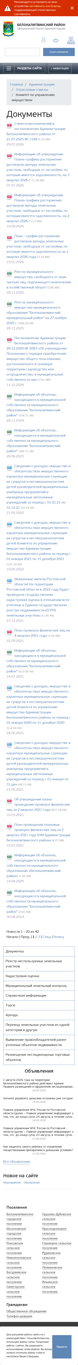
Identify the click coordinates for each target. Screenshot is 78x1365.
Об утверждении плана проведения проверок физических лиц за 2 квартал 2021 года (38, 804)
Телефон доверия (19, 1316)
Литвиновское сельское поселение (52, 1272)
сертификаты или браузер (44, 6)
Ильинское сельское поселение (50, 1287)
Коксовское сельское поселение (14, 1248)
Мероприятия (12, 1182)
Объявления (32, 1182)
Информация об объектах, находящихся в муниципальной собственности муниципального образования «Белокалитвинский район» (36, 865)
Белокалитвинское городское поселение (19, 1219)
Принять (62, 1346)
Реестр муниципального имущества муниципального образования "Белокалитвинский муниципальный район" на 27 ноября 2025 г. (36, 312)
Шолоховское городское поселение (16, 1233)
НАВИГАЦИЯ (60, 68)
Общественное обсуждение (26, 1311)
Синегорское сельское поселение (15, 1291)
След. (47, 937)
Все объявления (16, 1161)
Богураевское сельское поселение (16, 1277)
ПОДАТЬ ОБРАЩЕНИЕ (59, 52)
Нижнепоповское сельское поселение (18, 1262)
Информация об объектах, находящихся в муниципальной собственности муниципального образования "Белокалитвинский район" (36, 404)
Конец (59, 937)
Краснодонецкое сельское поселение (54, 1233)
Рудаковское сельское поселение (51, 1258)
